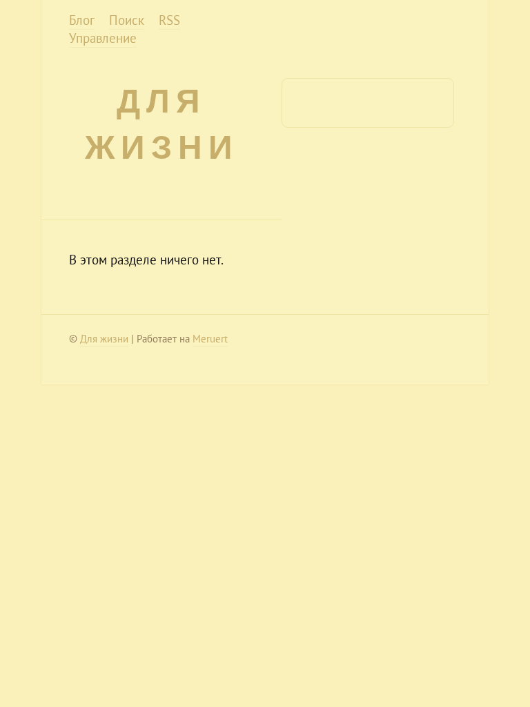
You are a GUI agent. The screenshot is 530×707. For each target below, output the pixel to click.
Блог (82, 20)
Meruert (210, 338)
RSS (169, 20)
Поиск (126, 20)
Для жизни (104, 338)
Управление (103, 38)
